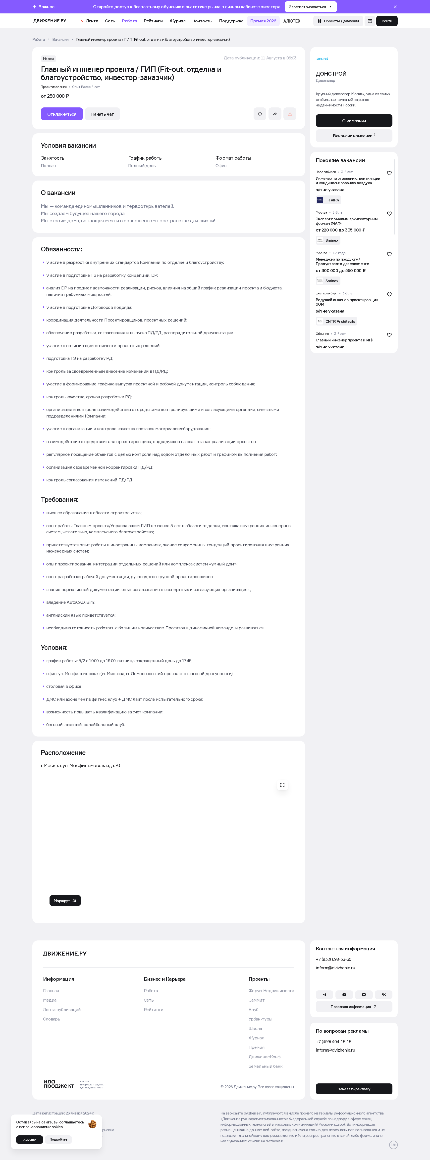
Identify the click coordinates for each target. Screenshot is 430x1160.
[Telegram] (324, 994)
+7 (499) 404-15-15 (333, 1041)
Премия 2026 (263, 20)
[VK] (383, 994)
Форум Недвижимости (271, 990)
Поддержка (231, 20)
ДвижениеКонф (265, 1056)
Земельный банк (265, 1066)
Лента (92, 20)
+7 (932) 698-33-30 (333, 959)
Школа (255, 1028)
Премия (257, 1047)
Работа (129, 20)
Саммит (257, 1000)
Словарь (51, 1019)
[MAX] (364, 994)
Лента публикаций (62, 1009)
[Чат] (370, 21)
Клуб (253, 1009)
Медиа (49, 1000)
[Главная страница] (49, 21)
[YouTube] (344, 994)
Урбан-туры (260, 1019)
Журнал (177, 20)
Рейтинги (153, 20)
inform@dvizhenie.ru (335, 967)
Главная (51, 990)
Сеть (110, 20)
